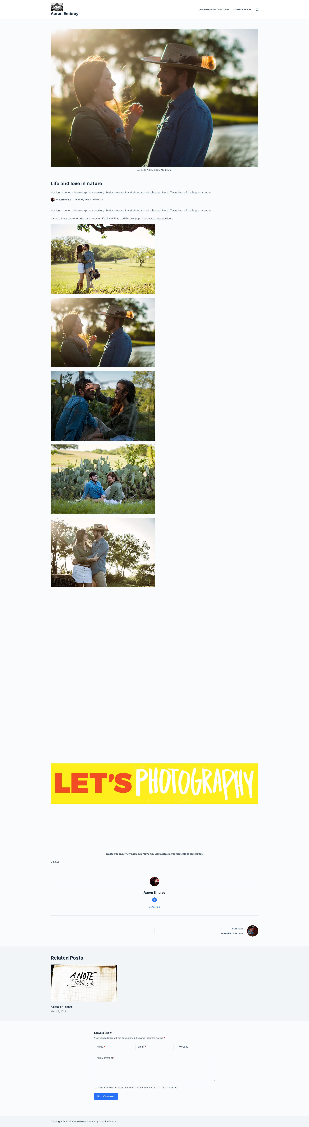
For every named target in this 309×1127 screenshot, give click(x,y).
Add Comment (106, 1057)
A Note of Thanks (62, 1006)
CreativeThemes (108, 1121)
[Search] (257, 10)
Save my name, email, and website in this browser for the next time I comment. (138, 1087)
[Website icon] (154, 899)
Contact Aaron (242, 9)
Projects (98, 199)
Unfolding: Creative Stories (214, 9)
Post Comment (106, 1096)
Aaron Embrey (65, 13)
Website (183, 1046)
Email (142, 1046)
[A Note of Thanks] (84, 983)
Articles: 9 (154, 907)
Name (101, 1046)
